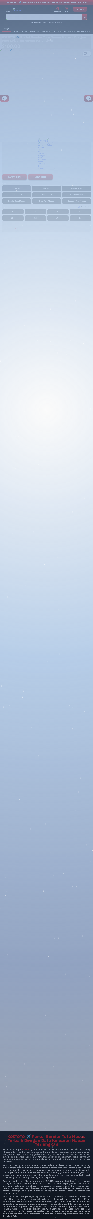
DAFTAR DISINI (14, 177)
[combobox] (44, 17)
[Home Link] (19, 10)
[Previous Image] (4, 98)
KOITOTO (26, 1149)
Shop (8, 11)
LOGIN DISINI (40, 177)
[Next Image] (88, 98)
